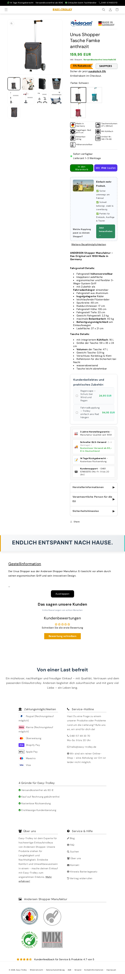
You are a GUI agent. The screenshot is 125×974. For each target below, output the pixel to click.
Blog (72, 838)
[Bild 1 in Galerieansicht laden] (14, 83)
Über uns (75, 858)
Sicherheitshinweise (94, 511)
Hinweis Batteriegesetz (83, 871)
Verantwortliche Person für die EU (94, 499)
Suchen (74, 851)
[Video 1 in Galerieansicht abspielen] (28, 83)
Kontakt (74, 865)
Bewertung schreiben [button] (62, 636)
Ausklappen (62, 593)
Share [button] (77, 521)
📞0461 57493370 (108, 2)
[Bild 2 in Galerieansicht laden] (42, 83)
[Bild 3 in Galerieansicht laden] (56, 83)
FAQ (71, 844)
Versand (77, 970)
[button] (6, 9)
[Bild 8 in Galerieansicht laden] (14, 112)
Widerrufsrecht (36, 970)
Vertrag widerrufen (80, 878)
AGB (69, 970)
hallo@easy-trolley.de (83, 746)
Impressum (111, 970)
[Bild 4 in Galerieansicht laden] (14, 98)
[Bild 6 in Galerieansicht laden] (42, 98)
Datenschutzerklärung (55, 970)
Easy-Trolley (21, 970)
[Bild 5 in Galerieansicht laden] (28, 98)
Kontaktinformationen (93, 970)
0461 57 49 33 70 (80, 735)
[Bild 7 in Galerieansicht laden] (56, 98)
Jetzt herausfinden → (105, 231)
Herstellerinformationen (94, 487)
